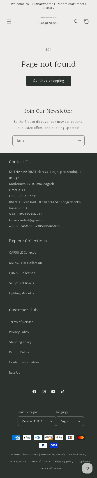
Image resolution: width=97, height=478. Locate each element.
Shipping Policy (20, 342)
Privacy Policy (19, 332)
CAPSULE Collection (24, 252)
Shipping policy (64, 461)
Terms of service (40, 461)
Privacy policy (17, 461)
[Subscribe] (79, 140)
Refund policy (77, 454)
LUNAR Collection (22, 273)
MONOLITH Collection (25, 263)
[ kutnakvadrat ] (30, 454)
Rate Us (14, 373)
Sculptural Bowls (21, 283)
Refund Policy (19, 352)
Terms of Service (21, 322)
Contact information (50, 468)
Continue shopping (48, 81)
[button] (9, 21)
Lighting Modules (21, 293)
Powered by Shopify (53, 454)
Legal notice (85, 461)
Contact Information (24, 362)
